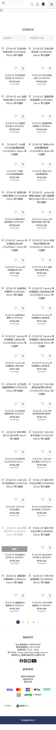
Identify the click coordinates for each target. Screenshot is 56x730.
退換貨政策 (28, 679)
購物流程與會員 (28, 676)
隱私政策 (28, 681)
